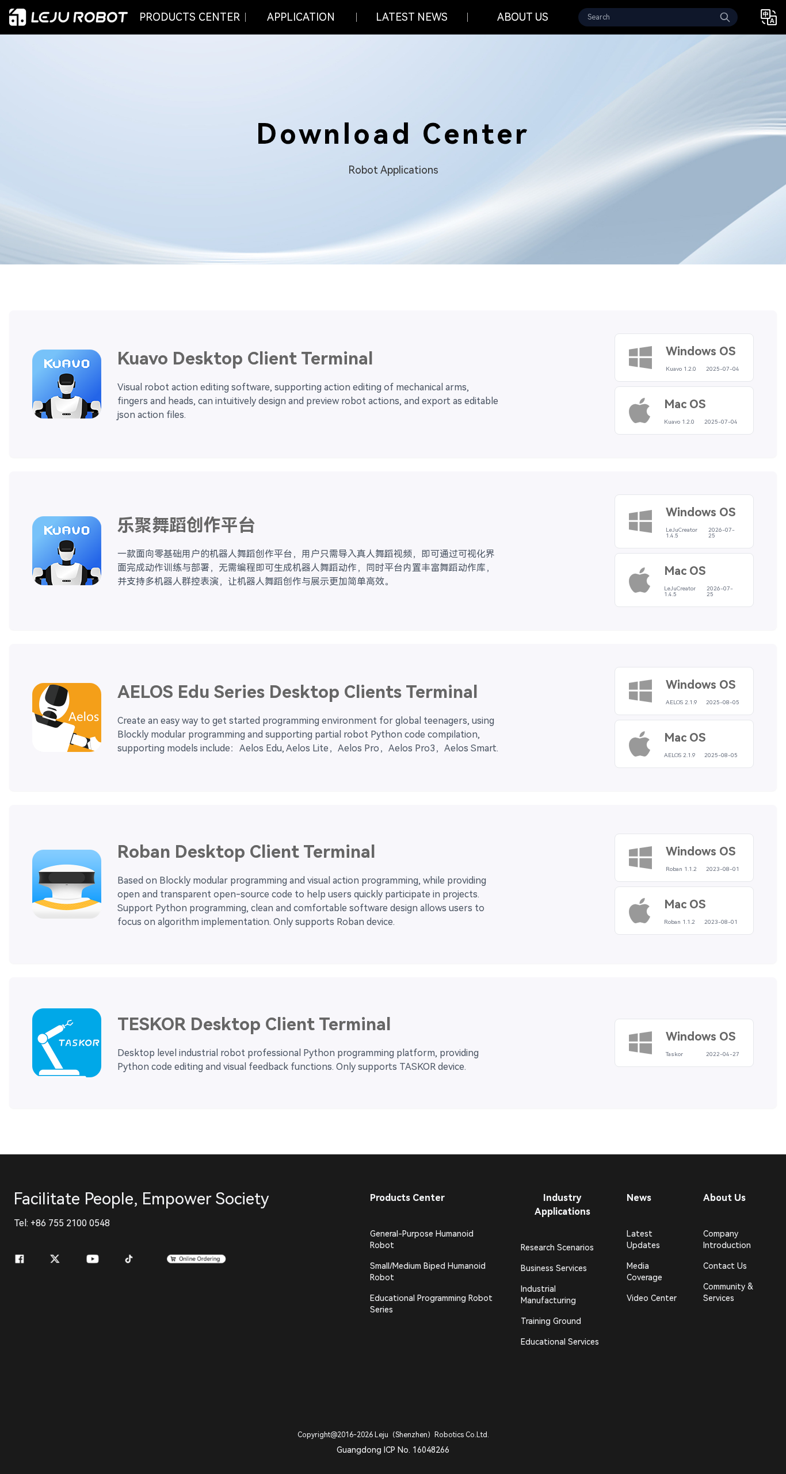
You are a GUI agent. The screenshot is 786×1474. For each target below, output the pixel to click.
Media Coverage (644, 1271)
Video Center (652, 1298)
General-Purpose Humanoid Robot (422, 1239)
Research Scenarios (557, 1247)
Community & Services (728, 1292)
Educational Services (560, 1341)
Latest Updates (643, 1239)
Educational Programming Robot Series (431, 1303)
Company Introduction (727, 1239)
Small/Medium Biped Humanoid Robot (428, 1271)
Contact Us (725, 1265)
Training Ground (551, 1321)
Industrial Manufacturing (548, 1294)
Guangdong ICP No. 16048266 (393, 1449)
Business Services (554, 1268)
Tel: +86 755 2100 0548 (62, 1223)
